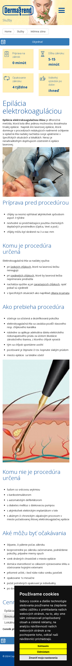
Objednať (37, 41)
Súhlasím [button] (43, 645)
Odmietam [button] (43, 651)
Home (8, 31)
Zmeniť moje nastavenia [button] (43, 657)
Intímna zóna (38, 31)
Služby (20, 31)
